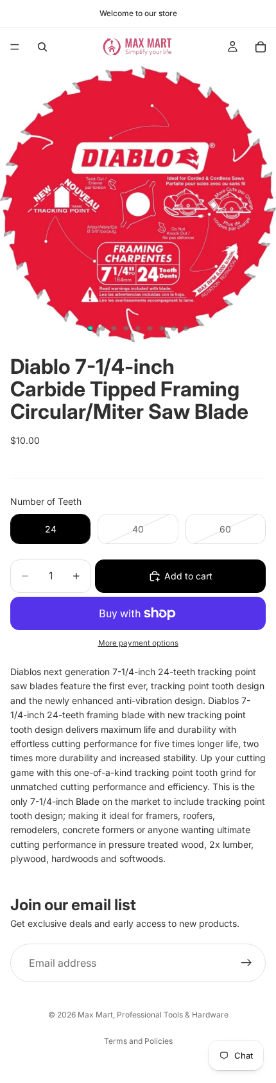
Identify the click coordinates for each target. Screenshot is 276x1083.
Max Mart (95, 1014)
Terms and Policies (138, 1041)
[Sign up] (246, 962)
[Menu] (15, 47)
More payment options (138, 642)
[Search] (42, 47)
